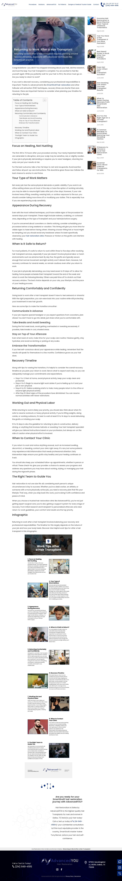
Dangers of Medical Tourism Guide (79, 4)
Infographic (19, 138)
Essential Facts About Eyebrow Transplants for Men (102, 166)
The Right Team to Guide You (26, 135)
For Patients (62, 4)
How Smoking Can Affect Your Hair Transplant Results (102, 86)
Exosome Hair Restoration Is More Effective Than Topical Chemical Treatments (103, 23)
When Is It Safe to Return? (25, 111)
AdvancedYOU (51, 4)
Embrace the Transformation (29, 123)
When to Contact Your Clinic (26, 133)
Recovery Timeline (22, 127)
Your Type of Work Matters (25, 106)
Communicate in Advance (28, 116)
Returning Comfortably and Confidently (30, 113)
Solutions (42, 4)
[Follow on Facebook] (61, 869)
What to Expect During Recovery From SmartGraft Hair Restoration (103, 103)
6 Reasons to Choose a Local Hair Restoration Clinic (102, 151)
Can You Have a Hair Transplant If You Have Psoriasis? (103, 39)
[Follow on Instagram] (57, 869)
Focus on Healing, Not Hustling (26, 103)
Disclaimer (77, 876)
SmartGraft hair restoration (59, 85)
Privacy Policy (70, 876)
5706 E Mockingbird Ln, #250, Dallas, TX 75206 (97, 864)
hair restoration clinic (35, 236)
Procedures (32, 4)
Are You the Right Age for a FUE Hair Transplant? (103, 119)
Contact (96, 4)
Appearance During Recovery (26, 108)
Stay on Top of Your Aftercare (29, 121)
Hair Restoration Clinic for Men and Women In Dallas (47, 849)
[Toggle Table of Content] (43, 100)
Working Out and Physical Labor (27, 130)
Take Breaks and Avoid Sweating (30, 118)
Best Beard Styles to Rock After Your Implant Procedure (103, 55)
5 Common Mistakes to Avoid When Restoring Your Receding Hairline (103, 134)
